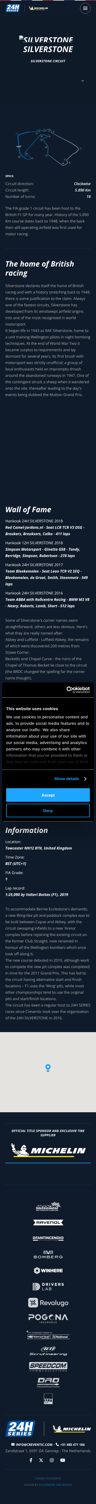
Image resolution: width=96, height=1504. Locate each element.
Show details (66, 779)
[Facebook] (32, 1460)
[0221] (48, 1398)
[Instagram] (52, 1460)
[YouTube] (63, 1460)
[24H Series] (26, 8)
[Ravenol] (48, 1222)
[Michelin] (48, 1155)
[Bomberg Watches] (48, 1254)
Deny (48, 810)
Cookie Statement (48, 1478)
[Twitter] (42, 1460)
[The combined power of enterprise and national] (48, 1334)
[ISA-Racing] (48, 1206)
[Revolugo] (48, 1302)
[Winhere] (48, 1270)
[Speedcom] (48, 1366)
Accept (48, 795)
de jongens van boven (55, 1485)
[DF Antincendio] (48, 1238)
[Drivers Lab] (48, 1286)
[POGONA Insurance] (48, 1318)
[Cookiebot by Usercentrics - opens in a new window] (68, 690)
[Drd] (48, 1382)
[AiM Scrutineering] (48, 1350)
